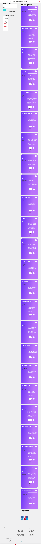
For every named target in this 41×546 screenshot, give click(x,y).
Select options (30, 20)
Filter (5, 9)
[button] (39, 0)
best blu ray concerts (5, 21)
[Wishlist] (33, 20)
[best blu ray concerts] (5, 17)
